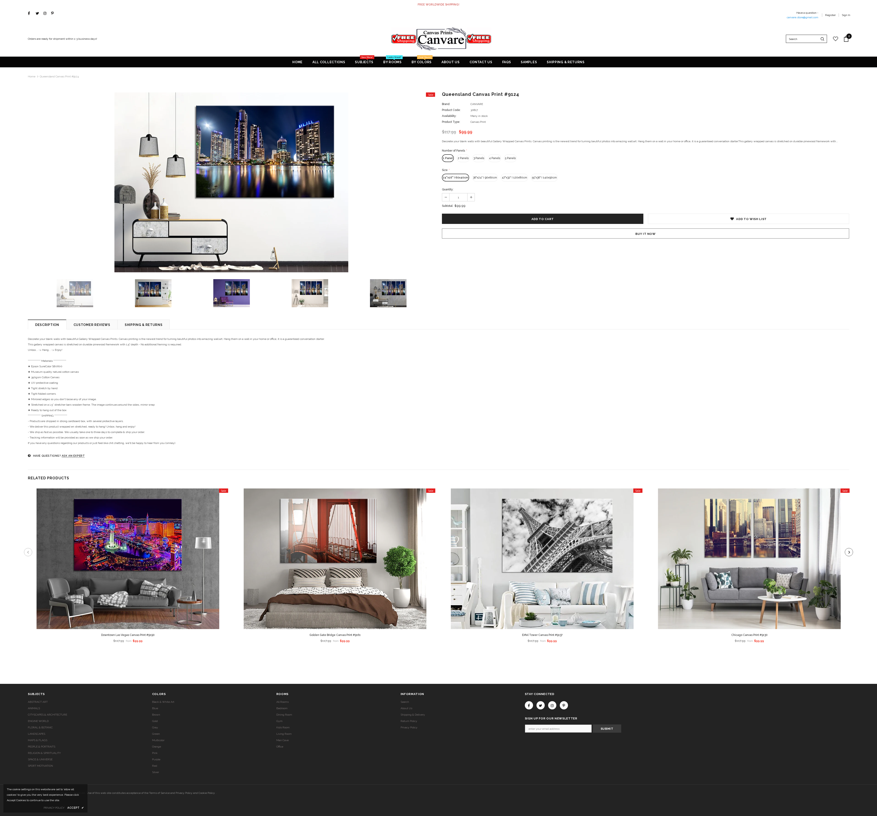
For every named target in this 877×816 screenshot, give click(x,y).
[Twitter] (38, 13)
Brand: (446, 104)
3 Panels (478, 158)
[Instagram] (46, 13)
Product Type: (451, 121)
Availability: (449, 116)
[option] (231, 182)
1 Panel (448, 158)
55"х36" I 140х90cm (544, 177)
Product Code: (451, 110)
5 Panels (510, 158)
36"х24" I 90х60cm (485, 177)
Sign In (846, 15)
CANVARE (476, 104)
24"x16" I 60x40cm (455, 177)
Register (830, 15)
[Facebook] (31, 13)
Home (31, 76)
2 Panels (463, 158)
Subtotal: (447, 205)
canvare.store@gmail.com (802, 17)
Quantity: (448, 189)
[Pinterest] (54, 13)
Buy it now (645, 234)
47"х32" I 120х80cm (514, 177)
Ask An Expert (73, 455)
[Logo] (441, 38)
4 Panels (494, 158)
